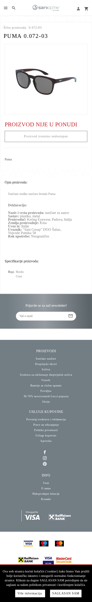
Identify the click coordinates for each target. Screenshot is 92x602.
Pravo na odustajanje (46, 424)
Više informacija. (30, 593)
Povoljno (46, 391)
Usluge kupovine (46, 435)
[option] (46, 79)
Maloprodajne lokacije (46, 493)
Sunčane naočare (46, 358)
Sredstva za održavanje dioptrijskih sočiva (46, 374)
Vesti (46, 483)
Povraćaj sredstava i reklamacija (46, 419)
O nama (46, 488)
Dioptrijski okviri (46, 364)
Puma (8, 159)
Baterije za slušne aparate (46, 385)
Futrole (46, 380)
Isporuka (46, 440)
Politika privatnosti (46, 430)
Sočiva (46, 369)
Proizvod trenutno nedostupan (46, 136)
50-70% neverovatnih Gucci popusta (46, 396)
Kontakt (46, 499)
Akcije (46, 401)
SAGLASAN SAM (65, 593)
